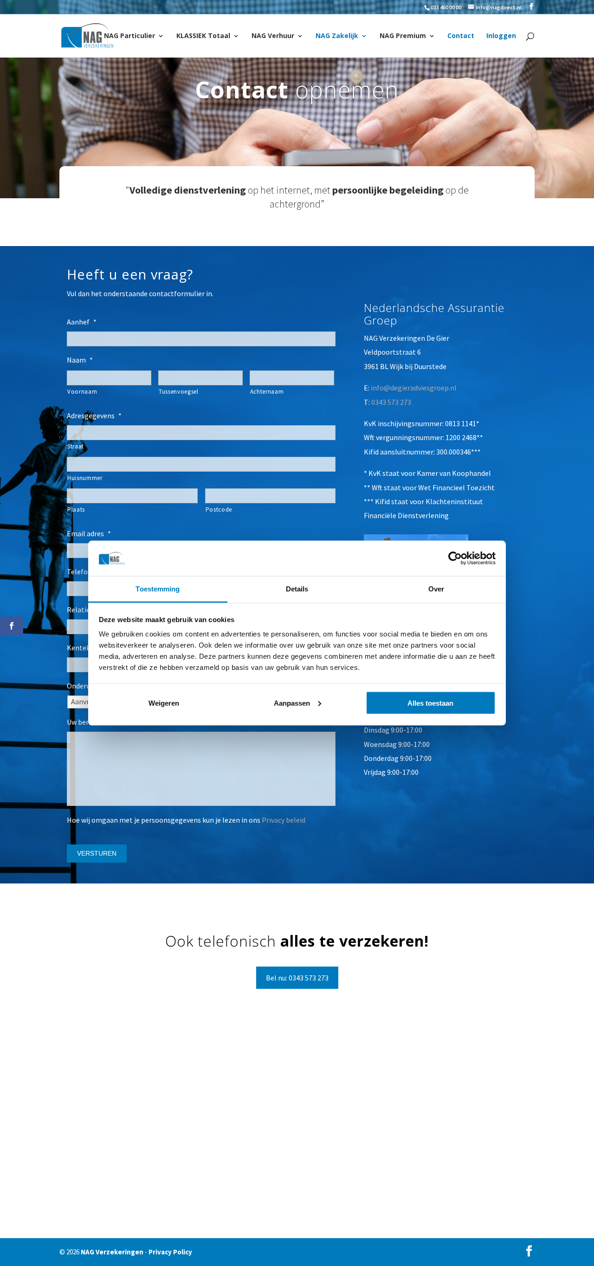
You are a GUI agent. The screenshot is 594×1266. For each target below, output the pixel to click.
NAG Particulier (129, 36)
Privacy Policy (170, 1251)
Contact (460, 36)
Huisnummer (85, 478)
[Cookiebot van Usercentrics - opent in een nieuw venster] (455, 558)
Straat (75, 446)
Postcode (219, 509)
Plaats (76, 509)
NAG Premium (403, 36)
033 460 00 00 (446, 7)
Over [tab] (436, 589)
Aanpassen (292, 703)
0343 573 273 (391, 402)
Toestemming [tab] (158, 589)
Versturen (96, 853)
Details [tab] (297, 589)
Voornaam (82, 392)
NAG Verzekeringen (112, 1251)
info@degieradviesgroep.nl (414, 387)
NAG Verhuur (273, 36)
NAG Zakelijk (337, 36)
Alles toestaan (430, 703)
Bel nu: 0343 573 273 (297, 977)
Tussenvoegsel (179, 392)
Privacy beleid (283, 820)
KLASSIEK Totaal (203, 36)
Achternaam (267, 392)
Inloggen (501, 36)
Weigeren (163, 703)
